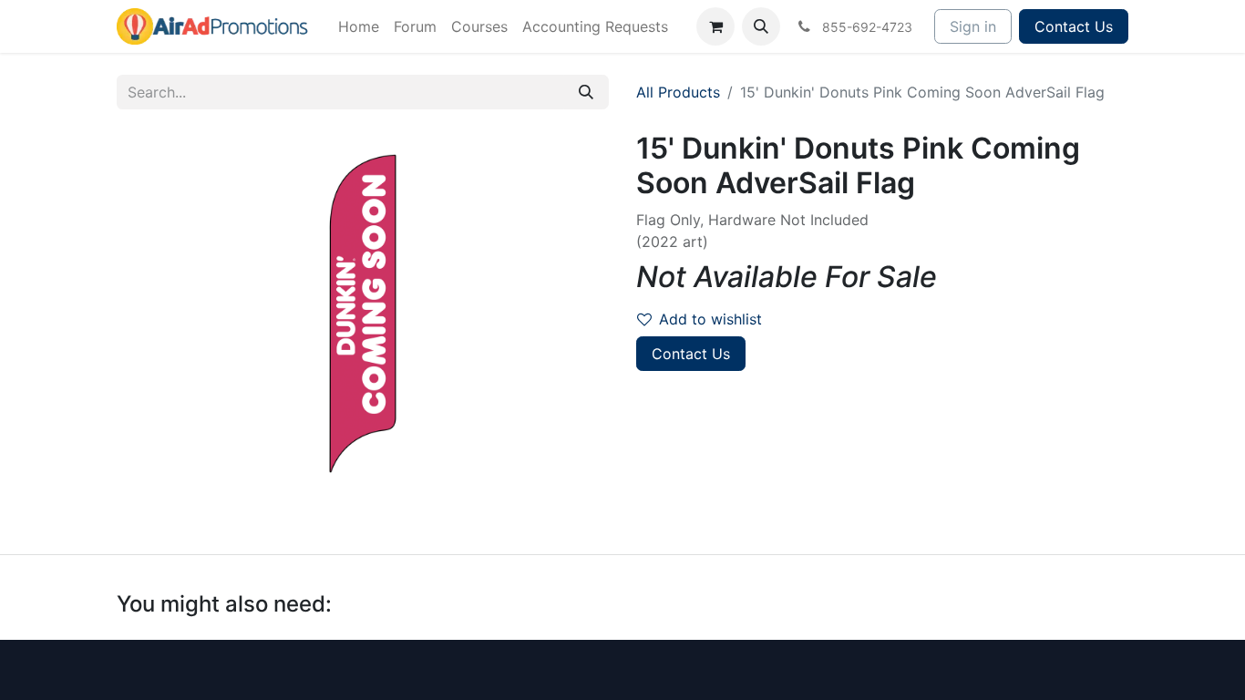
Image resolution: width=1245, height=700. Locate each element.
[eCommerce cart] (715, 26)
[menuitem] (358, 26)
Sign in (973, 26)
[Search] (586, 92)
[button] (761, 26)
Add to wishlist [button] (710, 319)
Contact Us (1073, 26)
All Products (678, 92)
